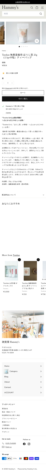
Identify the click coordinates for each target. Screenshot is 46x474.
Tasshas (16, 255)
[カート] (37, 7)
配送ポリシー (6, 422)
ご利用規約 (5, 425)
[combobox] (23, 13)
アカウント (5, 432)
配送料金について (9, 195)
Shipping (8, 88)
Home (4, 51)
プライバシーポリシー (9, 418)
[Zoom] (37, 41)
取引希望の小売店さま (9, 428)
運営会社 (5, 409)
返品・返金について (8, 412)
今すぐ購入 (23, 99)
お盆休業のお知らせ (22, 2)
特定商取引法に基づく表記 (11, 415)
